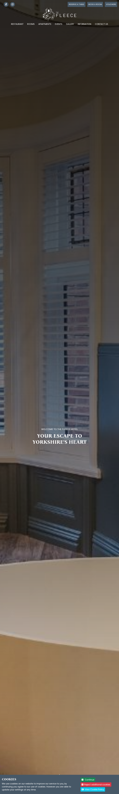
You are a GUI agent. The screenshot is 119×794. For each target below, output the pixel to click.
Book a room (95, 4)
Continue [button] (89, 779)
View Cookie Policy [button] (94, 789)
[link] (5, 4)
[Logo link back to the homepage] (59, 14)
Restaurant (17, 24)
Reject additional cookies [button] (97, 784)
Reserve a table (76, 4)
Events (58, 24)
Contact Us (101, 24)
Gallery (70, 24)
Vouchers (111, 4)
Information (84, 24)
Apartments (44, 24)
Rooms (31, 24)
